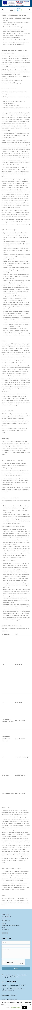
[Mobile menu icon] (2, 9)
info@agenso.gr (5, 920)
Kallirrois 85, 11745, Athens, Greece (10, 925)
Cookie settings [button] (15, 1007)
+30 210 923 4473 (6, 916)
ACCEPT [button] (24, 1007)
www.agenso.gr (5, 929)
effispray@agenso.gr (12, 999)
